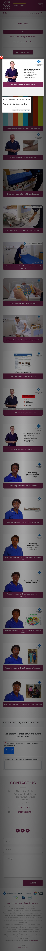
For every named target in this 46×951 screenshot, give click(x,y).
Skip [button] (14, 110)
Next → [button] (27, 110)
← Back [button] (21, 110)
